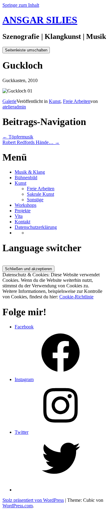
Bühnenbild (26, 177)
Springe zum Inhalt (20, 5)
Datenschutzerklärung (36, 227)
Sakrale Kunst (40, 194)
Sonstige (35, 199)
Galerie (9, 101)
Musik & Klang (30, 172)
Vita (19, 216)
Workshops (25, 205)
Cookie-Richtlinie (76, 296)
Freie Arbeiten (76, 101)
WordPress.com (17, 505)
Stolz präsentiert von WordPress (33, 500)
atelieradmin (14, 106)
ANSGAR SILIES (39, 19)
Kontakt (22, 221)
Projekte (23, 210)
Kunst (55, 101)
